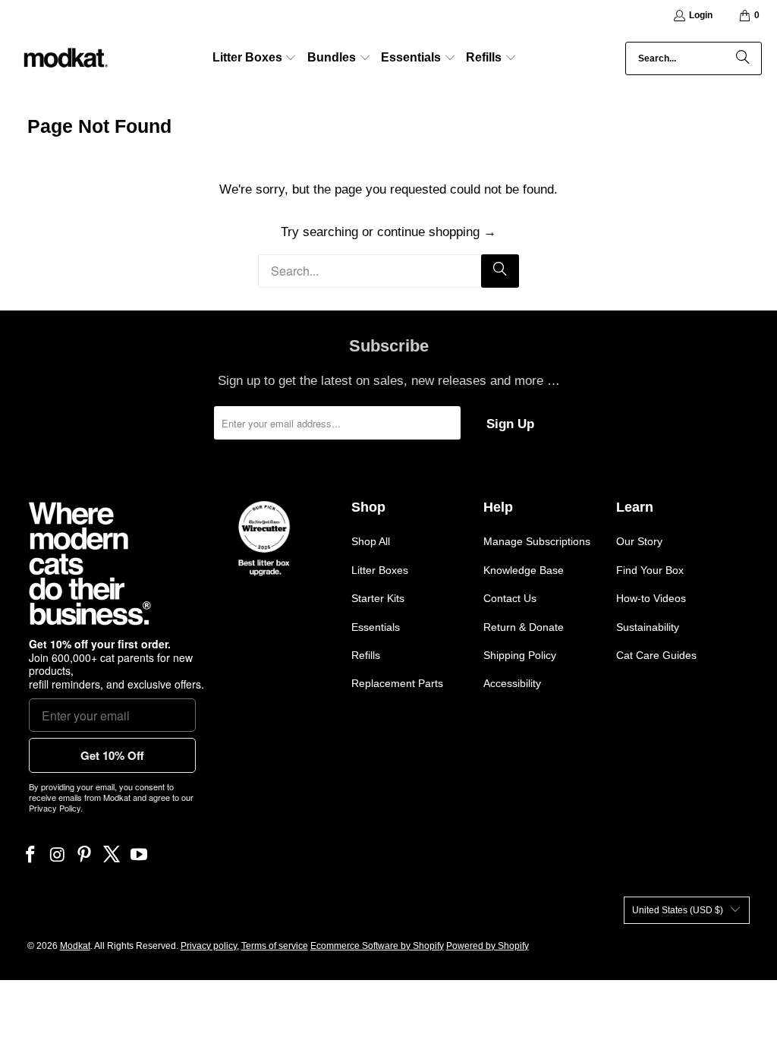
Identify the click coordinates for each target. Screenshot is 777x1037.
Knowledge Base (523, 570)
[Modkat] (64, 58)
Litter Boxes (379, 570)
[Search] (743, 58)
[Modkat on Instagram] (57, 855)
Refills (365, 655)
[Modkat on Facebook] (31, 855)
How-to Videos (651, 598)
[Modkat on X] (112, 855)
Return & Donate (523, 627)
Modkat (75, 946)
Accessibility (512, 683)
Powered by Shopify (487, 946)
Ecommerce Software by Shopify (377, 946)
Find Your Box (650, 570)
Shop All (370, 541)
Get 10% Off (112, 755)
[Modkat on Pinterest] (85, 855)
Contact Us (509, 598)
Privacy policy (209, 946)
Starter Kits (377, 598)
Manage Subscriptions (536, 541)
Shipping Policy (519, 655)
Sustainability (647, 627)
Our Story (639, 541)
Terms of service (274, 946)
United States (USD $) (677, 910)
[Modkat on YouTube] (138, 855)
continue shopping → (436, 232)
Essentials (375, 627)
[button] (254, 58)
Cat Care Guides (656, 655)
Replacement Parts (397, 683)
